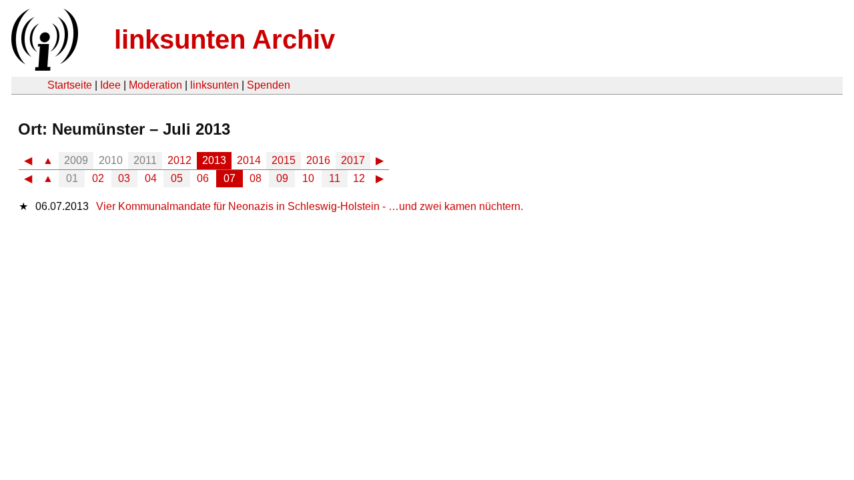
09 (282, 178)
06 (203, 178)
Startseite (69, 85)
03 (124, 178)
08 (256, 178)
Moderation (155, 85)
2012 (179, 160)
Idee (110, 85)
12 (359, 178)
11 (334, 178)
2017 (353, 160)
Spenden (268, 85)
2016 (318, 160)
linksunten (214, 85)
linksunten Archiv (224, 39)
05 (177, 178)
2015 (284, 160)
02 (98, 178)
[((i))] (43, 67)
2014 (249, 160)
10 (308, 178)
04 (151, 178)
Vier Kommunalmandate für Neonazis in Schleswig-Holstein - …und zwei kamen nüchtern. (309, 206)
